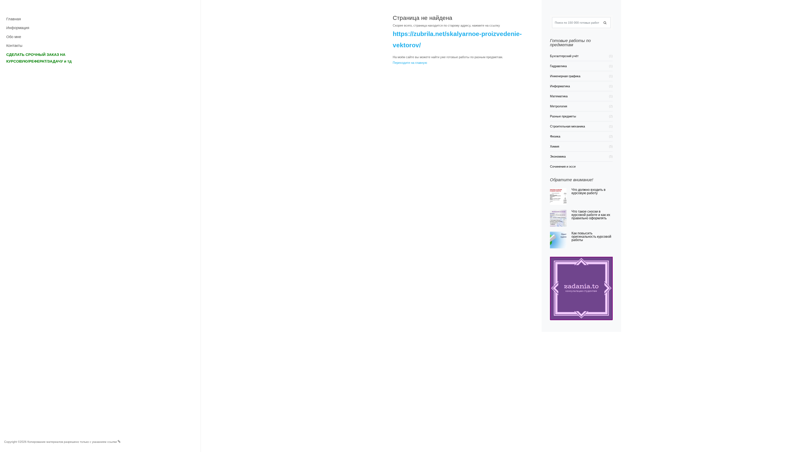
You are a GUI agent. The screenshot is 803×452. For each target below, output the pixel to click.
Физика (581, 136)
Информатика (581, 86)
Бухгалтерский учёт (581, 56)
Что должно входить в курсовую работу (589, 191)
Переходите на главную (410, 62)
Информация (17, 28)
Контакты (14, 46)
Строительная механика (581, 126)
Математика (581, 96)
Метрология (581, 106)
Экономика (581, 156)
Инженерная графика (581, 76)
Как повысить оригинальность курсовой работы (591, 236)
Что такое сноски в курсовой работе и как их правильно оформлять (591, 215)
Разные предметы (581, 116)
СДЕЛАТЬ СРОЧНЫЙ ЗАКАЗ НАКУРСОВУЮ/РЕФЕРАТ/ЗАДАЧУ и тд (39, 58)
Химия (581, 146)
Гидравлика (581, 66)
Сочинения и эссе (563, 166)
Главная (13, 19)
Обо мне (13, 37)
